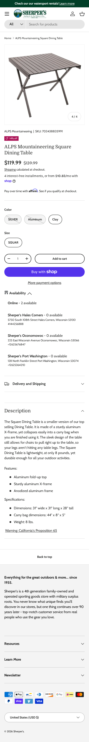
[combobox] (44, 24)
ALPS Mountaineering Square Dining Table (39, 38)
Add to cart (59, 259)
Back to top (44, 557)
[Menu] (7, 14)
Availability (17, 293)
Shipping (10, 169)
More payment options (44, 283)
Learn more (67, 3)
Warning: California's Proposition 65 (31, 530)
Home (7, 38)
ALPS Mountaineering (18, 131)
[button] (82, 14)
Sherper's (18, 731)
